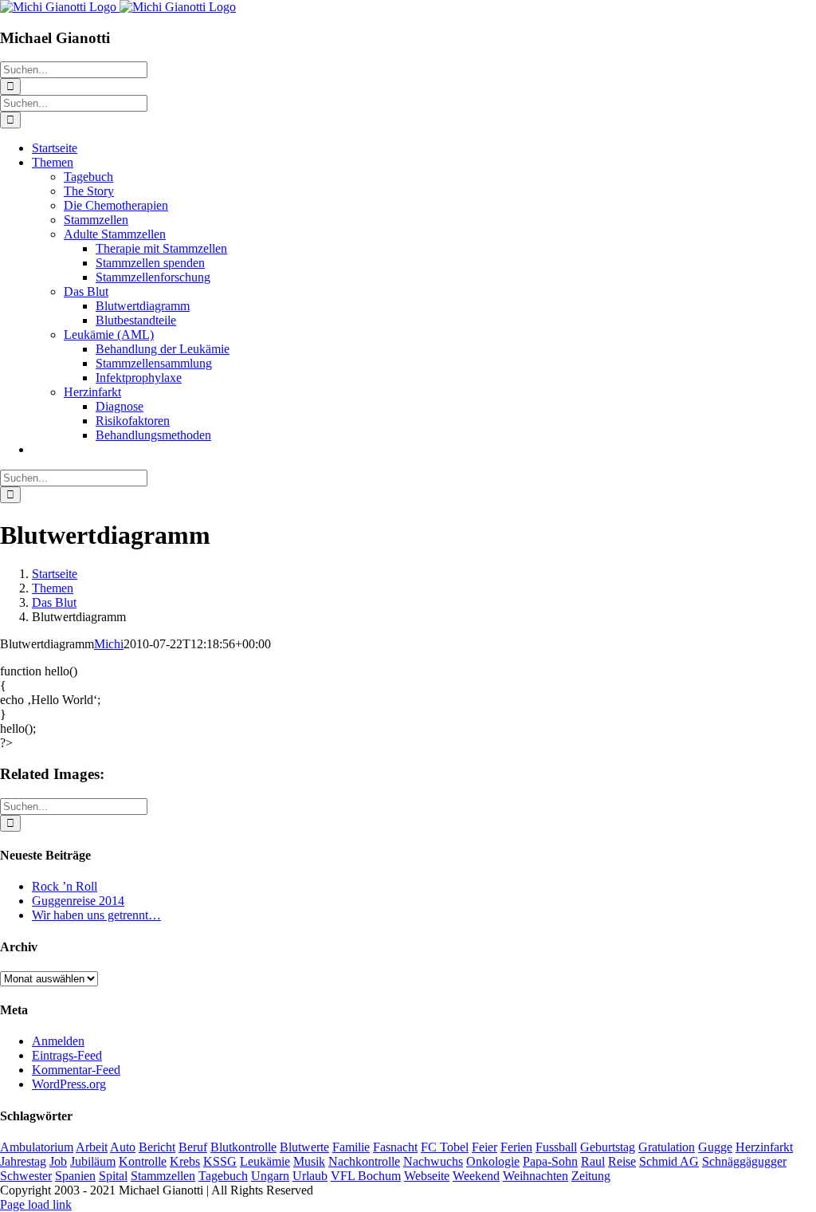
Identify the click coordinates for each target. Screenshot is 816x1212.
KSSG (220, 1161)
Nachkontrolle (364, 1161)
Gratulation (666, 1147)
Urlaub (310, 1175)
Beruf (192, 1147)
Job (58, 1161)
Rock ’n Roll (64, 886)
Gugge (715, 1147)
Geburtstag (607, 1147)
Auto (122, 1147)
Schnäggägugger (744, 1161)
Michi (109, 644)
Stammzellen (163, 1175)
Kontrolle (143, 1161)
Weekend (476, 1175)
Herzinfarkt (764, 1147)
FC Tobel (445, 1147)
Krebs (185, 1161)
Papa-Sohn (550, 1161)
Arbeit (92, 1147)
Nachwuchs (433, 1161)
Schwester (26, 1175)
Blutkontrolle (243, 1147)
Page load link (36, 1204)
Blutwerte (304, 1147)
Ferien (516, 1147)
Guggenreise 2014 (78, 900)
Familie (351, 1147)
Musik (309, 1161)
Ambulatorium (36, 1147)
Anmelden (58, 1041)
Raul (593, 1161)
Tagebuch (223, 1175)
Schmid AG (669, 1161)
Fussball (556, 1147)
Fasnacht (395, 1147)
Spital (113, 1175)
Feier (484, 1147)
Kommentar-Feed (76, 1069)
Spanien (75, 1175)
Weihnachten (535, 1175)
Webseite (426, 1175)
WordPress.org (69, 1084)
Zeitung (590, 1175)
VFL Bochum (366, 1175)
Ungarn (270, 1175)
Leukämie (265, 1161)
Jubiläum (93, 1161)
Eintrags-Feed (67, 1055)
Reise (622, 1161)
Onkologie (493, 1161)
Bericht (157, 1147)
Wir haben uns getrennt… (96, 915)
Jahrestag (23, 1161)
